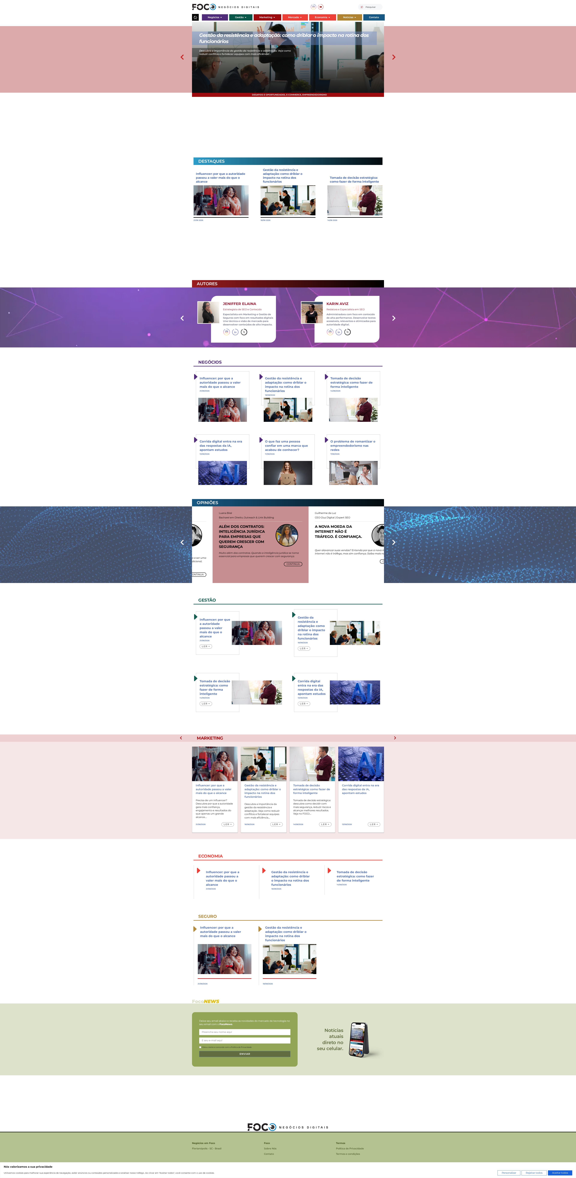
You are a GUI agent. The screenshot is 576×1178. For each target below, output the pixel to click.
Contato (269, 1154)
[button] (182, 57)
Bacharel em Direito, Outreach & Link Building (225, 517)
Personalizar (509, 1172)
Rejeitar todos (534, 1172)
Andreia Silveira (360, 304)
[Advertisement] (282, 125)
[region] (288, 1170)
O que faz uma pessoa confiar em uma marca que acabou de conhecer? (286, 446)
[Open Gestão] (245, 17)
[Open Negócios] (221, 17)
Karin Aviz (249, 304)
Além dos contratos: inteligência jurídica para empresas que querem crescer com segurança (221, 536)
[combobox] (370, 7)
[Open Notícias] (355, 17)
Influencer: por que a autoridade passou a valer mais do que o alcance (220, 177)
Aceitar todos (560, 1172)
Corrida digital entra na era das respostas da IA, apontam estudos (221, 446)
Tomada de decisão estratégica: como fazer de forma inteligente (351, 383)
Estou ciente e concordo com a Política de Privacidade (227, 1047)
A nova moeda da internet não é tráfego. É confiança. (317, 531)
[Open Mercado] (301, 17)
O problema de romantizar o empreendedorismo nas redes (352, 446)
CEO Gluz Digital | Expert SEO (312, 517)
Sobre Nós (270, 1148)
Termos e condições (348, 1154)
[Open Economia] (329, 17)
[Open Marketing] (274, 17)
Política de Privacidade (350, 1148)
